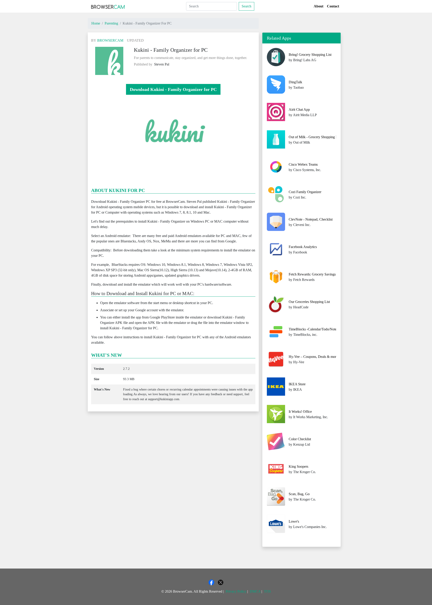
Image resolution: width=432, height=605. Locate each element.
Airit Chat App (299, 109)
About (318, 6)
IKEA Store (297, 384)
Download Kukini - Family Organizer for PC (173, 89)
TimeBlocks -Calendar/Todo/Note (313, 329)
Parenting (111, 23)
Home (95, 23)
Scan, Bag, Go (299, 494)
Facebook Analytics (303, 247)
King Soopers (298, 466)
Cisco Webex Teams (303, 164)
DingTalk (295, 82)
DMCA (255, 591)
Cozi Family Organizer (305, 192)
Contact (333, 6)
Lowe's (294, 521)
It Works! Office (300, 411)
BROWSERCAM (110, 40)
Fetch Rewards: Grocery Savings (312, 274)
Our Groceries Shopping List (309, 302)
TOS (267, 591)
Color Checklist (300, 439)
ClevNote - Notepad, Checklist (311, 219)
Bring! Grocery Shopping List (310, 54)
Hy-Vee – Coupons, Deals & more (313, 357)
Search (246, 6)
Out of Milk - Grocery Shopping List (315, 137)
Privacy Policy (236, 591)
